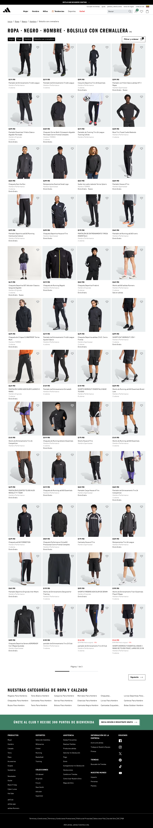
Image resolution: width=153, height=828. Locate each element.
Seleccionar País (99, 819)
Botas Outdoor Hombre (133, 706)
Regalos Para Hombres (17, 696)
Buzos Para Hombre (16, 706)
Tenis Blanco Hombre (40, 696)
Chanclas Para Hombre (87, 701)
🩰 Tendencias (58, 11)
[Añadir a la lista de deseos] (38, 47)
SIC (118, 819)
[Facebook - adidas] (131, 741)
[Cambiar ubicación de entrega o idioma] (147, 7)
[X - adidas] (131, 754)
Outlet (82, 11)
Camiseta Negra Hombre (87, 706)
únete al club (140, 6)
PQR (122, 819)
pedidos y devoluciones (114, 6)
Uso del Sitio (111, 819)
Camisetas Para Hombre (41, 701)
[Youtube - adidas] (131, 773)
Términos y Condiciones (38, 819)
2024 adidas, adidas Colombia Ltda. (76, 825)
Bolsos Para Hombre (63, 706)
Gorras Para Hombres (63, 701)
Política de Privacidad (84, 819)
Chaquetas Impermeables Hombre (110, 696)
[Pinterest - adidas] (131, 760)
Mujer (25, 11)
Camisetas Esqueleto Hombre (109, 706)
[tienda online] (7, 10)
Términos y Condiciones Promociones (61, 819)
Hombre (35, 11)
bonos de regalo (129, 6)
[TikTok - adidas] (131, 767)
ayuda (103, 6)
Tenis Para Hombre (39, 706)
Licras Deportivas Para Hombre (133, 696)
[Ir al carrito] (147, 11)
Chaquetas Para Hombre (18, 701)
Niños (45, 11)
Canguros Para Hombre (64, 696)
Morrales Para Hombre (87, 696)
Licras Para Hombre (109, 701)
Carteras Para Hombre (133, 701)
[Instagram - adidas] (131, 747)
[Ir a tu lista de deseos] (141, 11)
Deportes (72, 11)
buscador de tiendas (93, 6)
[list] (65, 39)
